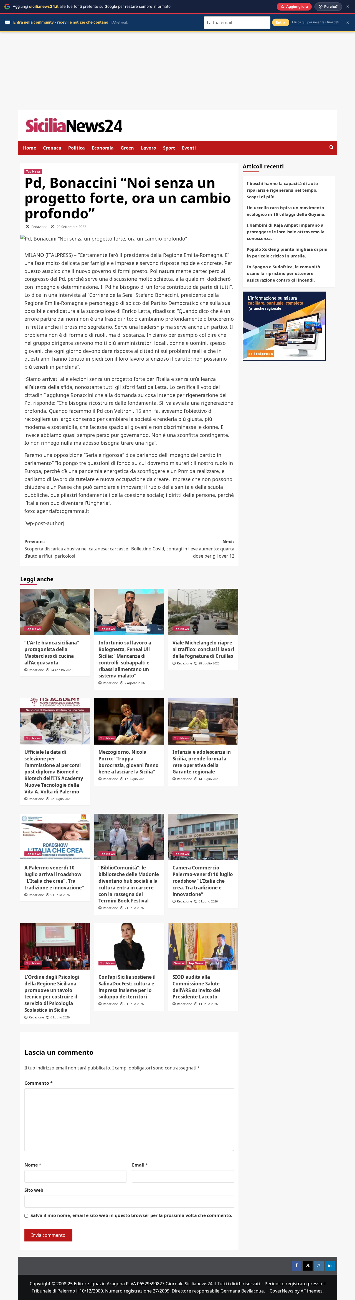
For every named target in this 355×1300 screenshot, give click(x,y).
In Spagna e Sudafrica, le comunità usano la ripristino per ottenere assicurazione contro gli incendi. (283, 273)
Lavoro (148, 148)
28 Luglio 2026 (209, 663)
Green (127, 148)
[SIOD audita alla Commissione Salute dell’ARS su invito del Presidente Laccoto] (203, 946)
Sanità (179, 963)
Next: (182, 548)
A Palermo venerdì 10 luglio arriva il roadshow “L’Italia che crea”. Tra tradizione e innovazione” (54, 877)
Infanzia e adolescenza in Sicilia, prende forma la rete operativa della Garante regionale (202, 762)
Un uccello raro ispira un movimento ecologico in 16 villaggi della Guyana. (286, 211)
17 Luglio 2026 (135, 779)
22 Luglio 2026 (60, 799)
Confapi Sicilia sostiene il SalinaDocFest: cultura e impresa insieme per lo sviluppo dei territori (127, 987)
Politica (76, 148)
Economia (103, 148)
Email (140, 1165)
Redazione (39, 226)
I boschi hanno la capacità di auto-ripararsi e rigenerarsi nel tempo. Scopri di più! (283, 190)
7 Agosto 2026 (135, 683)
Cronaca (52, 148)
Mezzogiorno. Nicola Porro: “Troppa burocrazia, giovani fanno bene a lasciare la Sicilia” (128, 762)
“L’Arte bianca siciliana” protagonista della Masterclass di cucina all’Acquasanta (51, 652)
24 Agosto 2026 (61, 670)
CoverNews (281, 1291)
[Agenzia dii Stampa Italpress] (284, 326)
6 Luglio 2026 (208, 901)
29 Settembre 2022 (71, 226)
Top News (33, 171)
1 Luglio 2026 (208, 1004)
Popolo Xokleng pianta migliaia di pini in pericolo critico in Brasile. (287, 252)
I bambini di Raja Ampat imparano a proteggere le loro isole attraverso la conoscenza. (285, 231)
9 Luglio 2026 (60, 895)
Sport (169, 148)
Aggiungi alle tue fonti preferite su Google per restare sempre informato (92, 6)
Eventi (189, 148)
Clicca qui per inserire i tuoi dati (315, 22)
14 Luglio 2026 (209, 779)
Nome (32, 1165)
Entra (280, 22)
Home (29, 148)
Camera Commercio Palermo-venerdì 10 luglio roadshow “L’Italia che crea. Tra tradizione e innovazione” (203, 880)
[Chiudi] (348, 6)
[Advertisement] (177, 71)
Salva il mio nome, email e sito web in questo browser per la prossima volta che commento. (131, 1215)
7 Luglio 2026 (134, 908)
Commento (38, 1083)
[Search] (331, 147)
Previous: (76, 548)
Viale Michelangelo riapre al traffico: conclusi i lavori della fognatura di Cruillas (203, 649)
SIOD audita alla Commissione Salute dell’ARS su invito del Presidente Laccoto (196, 987)
